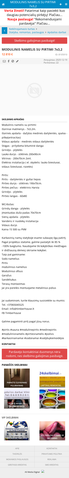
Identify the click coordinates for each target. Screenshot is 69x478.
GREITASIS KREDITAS (17, 464)
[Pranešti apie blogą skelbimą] (12, 61)
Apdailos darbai (56, 32)
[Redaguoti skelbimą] (17, 61)
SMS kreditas (51, 464)
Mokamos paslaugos (17, 459)
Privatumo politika (52, 454)
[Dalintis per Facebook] (8, 61)
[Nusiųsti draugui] (4, 61)
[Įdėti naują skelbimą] (60, 4)
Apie (17, 448)
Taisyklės (17, 454)
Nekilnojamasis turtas (22, 29)
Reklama (51, 459)
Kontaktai (52, 448)
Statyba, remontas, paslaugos (26, 32)
